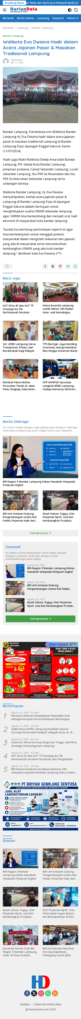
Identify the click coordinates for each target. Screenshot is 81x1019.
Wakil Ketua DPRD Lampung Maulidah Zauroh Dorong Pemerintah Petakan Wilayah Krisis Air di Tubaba (41, 730)
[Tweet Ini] (53, 266)
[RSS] (55, 993)
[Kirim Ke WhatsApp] (75, 266)
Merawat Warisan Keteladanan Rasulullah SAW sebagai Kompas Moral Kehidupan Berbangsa (40, 717)
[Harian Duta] (23, 10)
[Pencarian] (76, 10)
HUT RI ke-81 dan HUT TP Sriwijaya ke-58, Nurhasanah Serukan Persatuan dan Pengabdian (20, 309)
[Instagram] (41, 993)
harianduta (16, 59)
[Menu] (5, 10)
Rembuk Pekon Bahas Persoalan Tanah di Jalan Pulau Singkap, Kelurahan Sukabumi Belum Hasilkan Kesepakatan (19, 386)
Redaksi (25, 1004)
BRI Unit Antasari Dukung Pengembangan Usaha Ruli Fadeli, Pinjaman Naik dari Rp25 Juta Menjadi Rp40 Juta (20, 517)
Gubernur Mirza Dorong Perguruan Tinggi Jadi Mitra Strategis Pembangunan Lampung (44, 744)
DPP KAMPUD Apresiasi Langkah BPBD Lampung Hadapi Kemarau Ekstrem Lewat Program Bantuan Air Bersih (60, 386)
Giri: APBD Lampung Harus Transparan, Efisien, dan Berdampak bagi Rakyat (19, 347)
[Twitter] (34, 993)
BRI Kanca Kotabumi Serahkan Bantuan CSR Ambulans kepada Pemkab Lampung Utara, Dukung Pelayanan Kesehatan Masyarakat (44, 770)
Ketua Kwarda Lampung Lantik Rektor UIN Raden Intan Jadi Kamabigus (58, 309)
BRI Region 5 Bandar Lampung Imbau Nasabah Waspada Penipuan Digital (39, 483)
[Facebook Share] (45, 266)
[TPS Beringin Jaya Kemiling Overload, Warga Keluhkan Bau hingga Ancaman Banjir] (60, 330)
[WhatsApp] (48, 993)
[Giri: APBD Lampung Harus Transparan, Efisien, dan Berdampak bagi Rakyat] (20, 330)
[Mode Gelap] (70, 10)
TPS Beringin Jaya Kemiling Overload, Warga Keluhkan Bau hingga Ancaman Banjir (60, 347)
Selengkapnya (39, 533)
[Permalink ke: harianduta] (6, 61)
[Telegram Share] (68, 266)
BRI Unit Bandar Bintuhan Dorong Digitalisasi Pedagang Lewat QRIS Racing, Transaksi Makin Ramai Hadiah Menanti (58, 952)
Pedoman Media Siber (48, 1004)
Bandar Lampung (13, 35)
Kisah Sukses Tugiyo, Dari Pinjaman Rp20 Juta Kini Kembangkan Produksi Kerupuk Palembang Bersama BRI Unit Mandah (59, 517)
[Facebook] (27, 993)
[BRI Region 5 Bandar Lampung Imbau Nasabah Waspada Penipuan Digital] (40, 457)
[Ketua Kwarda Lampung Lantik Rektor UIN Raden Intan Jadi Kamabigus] (60, 292)
